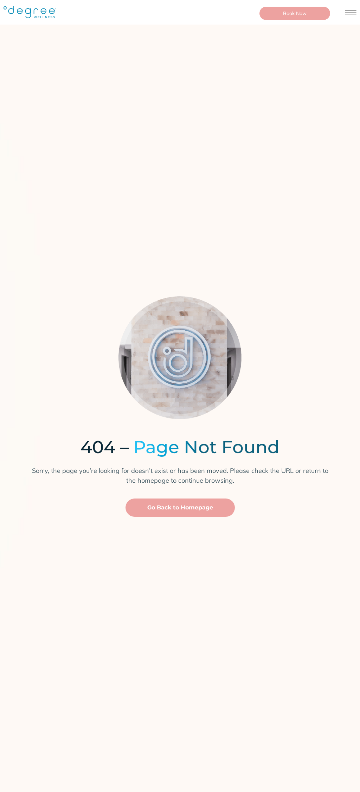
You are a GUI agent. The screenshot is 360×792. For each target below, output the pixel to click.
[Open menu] (350, 12)
